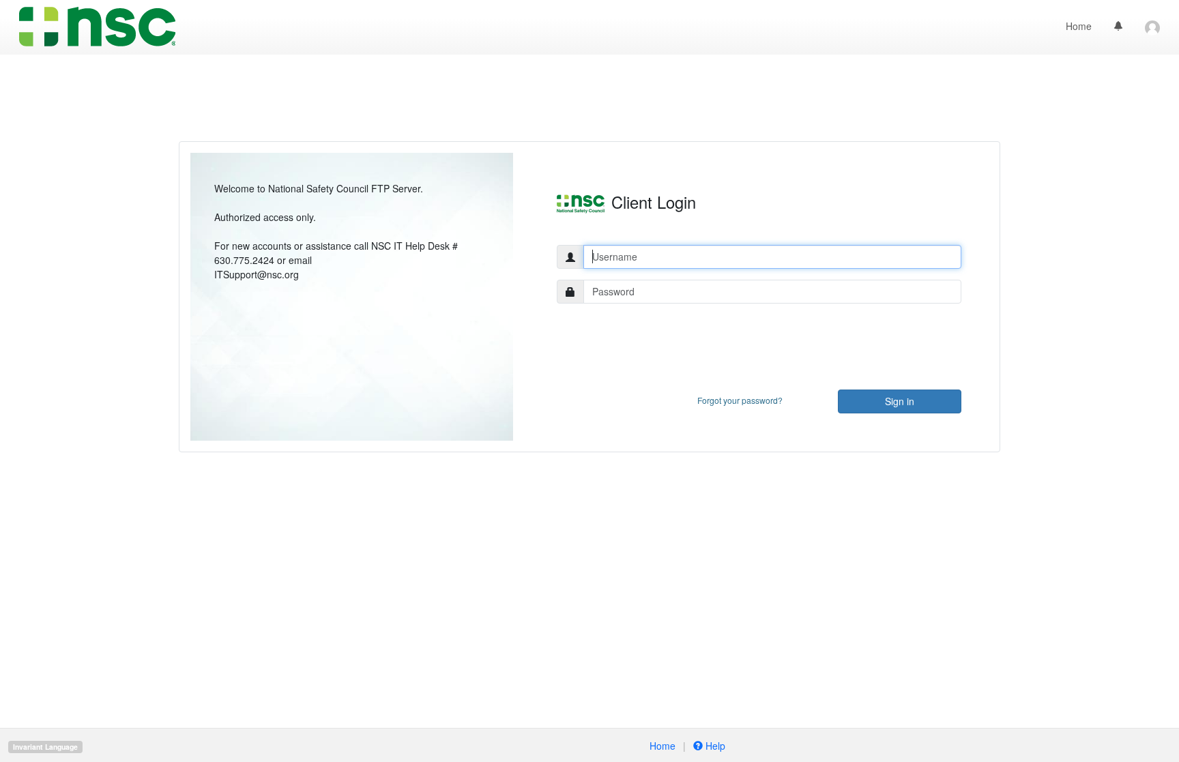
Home (1079, 26)
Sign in (899, 401)
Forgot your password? (740, 400)
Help (714, 745)
